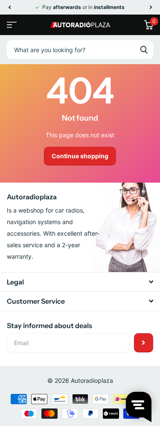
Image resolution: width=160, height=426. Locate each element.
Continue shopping (80, 156)
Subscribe (143, 342)
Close (80, 281)
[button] (9, 7)
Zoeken (143, 49)
